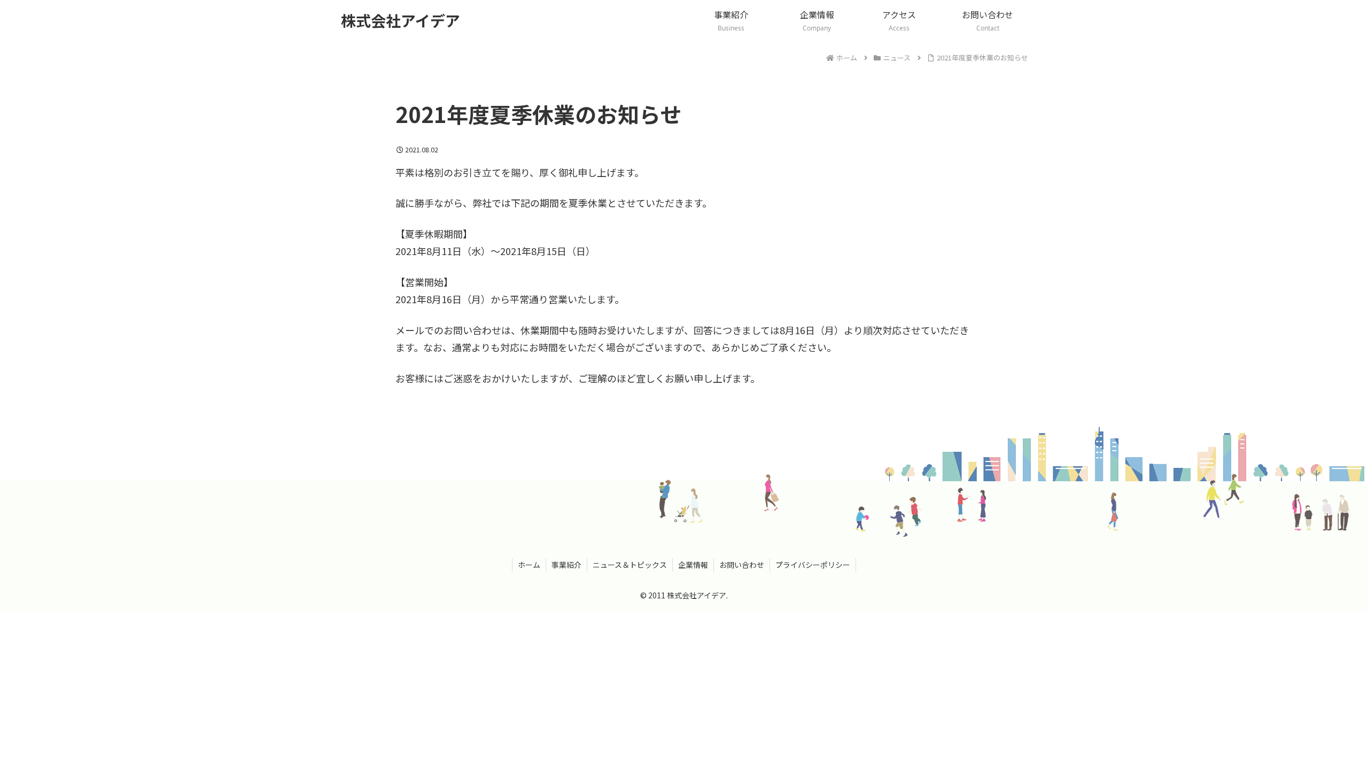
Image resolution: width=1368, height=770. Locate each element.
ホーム (529, 564)
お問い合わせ (741, 564)
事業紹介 (566, 564)
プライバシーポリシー (812, 564)
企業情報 (693, 564)
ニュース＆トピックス (630, 564)
